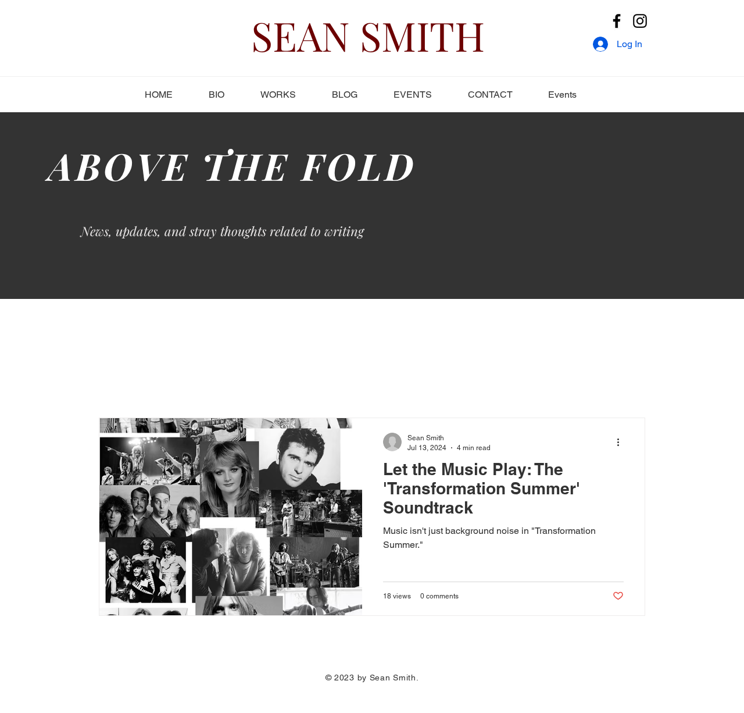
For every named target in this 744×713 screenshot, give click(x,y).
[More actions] (622, 442)
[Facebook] (616, 21)
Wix (423, 689)
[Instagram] (640, 21)
